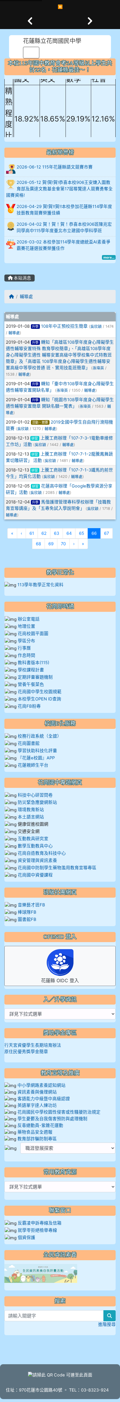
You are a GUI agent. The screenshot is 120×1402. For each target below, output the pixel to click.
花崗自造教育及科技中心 (42, 853)
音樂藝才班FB (31, 905)
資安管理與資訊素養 (37, 860)
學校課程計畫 (31, 670)
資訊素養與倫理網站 (37, 1092)
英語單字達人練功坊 (37, 1105)
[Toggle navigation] (31, 52)
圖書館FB (27, 919)
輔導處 (26, 296)
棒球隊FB (27, 912)
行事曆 (24, 648)
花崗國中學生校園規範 (39, 691)
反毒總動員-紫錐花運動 (40, 1125)
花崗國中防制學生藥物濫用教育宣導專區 (57, 867)
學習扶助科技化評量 (37, 750)
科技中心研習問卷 (35, 795)
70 (63, 543)
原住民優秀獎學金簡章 (26, 1051)
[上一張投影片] (30, 21)
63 (56, 533)
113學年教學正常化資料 (40, 584)
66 (95, 533)
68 (38, 543)
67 (106, 533)
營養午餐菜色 (31, 684)
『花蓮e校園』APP (36, 758)
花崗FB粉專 (29, 706)
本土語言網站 (31, 817)
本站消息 (22, 278)
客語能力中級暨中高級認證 (43, 1098)
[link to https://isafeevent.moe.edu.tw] (40, 1273)
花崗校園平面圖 (33, 633)
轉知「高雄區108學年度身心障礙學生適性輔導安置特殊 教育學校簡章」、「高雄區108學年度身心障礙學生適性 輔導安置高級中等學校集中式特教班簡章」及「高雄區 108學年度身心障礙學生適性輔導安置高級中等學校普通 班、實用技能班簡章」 (60, 355)
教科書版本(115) (33, 662)
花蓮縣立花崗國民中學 (52, 40)
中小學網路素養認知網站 (41, 1085)
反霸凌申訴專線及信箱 (39, 1223)
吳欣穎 (96, 326)
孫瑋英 (98, 368)
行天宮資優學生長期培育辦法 (32, 1045)
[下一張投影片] (90, 21)
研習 (34, 438)
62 (44, 533)
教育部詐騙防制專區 (37, 1138)
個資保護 (26, 1237)
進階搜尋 (107, 1324)
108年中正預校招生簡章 (64, 326)
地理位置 (26, 626)
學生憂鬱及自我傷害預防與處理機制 (52, 1118)
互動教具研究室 (33, 838)
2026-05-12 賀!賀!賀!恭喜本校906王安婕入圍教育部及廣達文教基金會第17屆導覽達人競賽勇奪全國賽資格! (59, 189)
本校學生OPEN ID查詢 (39, 699)
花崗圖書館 (29, 743)
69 (51, 543)
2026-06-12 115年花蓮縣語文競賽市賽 (55, 167)
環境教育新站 (31, 809)
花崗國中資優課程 (35, 875)
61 (31, 533)
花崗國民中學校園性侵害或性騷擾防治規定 (58, 1112)
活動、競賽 (40, 422)
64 (69, 533)
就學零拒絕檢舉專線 (37, 1230)
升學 (35, 326)
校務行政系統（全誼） (39, 736)
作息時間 (26, 655)
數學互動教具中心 (35, 846)
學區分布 (26, 640)
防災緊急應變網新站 (37, 802)
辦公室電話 (29, 619)
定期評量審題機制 (35, 677)
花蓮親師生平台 (33, 765)
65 (81, 533)
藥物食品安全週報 (34, 1132)
